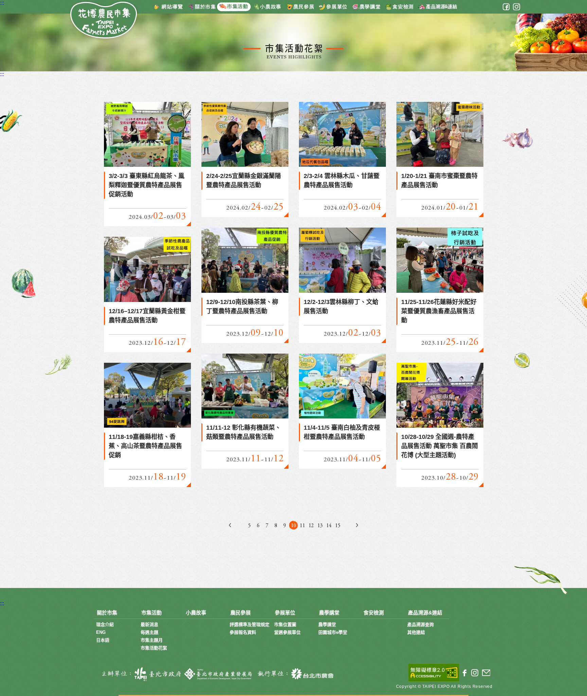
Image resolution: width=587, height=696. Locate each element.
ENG (101, 632)
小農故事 (268, 6)
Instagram (516, 7)
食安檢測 (400, 6)
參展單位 (333, 6)
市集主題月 (152, 640)
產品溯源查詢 (420, 624)
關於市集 (202, 6)
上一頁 (230, 525)
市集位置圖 (285, 624)
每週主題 (149, 632)
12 (311, 526)
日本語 (102, 640)
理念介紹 (105, 624)
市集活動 (236, 6)
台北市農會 (294, 674)
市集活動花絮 (154, 647)
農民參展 (300, 6)
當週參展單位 (287, 632)
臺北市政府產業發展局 (218, 674)
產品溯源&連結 (437, 6)
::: (2, 3)
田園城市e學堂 (332, 632)
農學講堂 (366, 6)
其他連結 (416, 632)
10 (293, 526)
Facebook (506, 7)
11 (302, 526)
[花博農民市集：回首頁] (104, 21)
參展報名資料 (243, 632)
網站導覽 (168, 6)
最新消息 (149, 624)
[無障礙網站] (433, 673)
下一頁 (357, 525)
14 (329, 526)
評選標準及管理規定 (249, 624)
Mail (486, 673)
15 (337, 526)
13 (320, 526)
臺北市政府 (139, 674)
